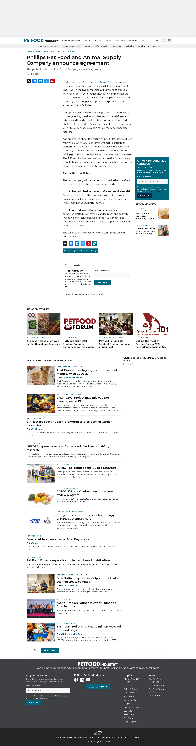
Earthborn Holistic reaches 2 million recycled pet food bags (89, 628)
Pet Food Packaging (66, 464)
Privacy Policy (124, 737)
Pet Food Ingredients (67, 488)
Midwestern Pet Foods (73, 634)
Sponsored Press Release (69, 367)
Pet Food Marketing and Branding (74, 575)
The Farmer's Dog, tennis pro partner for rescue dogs (145, 231)
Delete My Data (98, 687)
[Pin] (52, 81)
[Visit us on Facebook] (76, 680)
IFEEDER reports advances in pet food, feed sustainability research (68, 448)
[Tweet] (46, 81)
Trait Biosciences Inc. (72, 378)
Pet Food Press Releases (64, 51)
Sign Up (144, 196)
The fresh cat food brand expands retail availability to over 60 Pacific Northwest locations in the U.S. (73, 547)
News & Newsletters (38, 51)
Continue (102, 282)
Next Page (50, 650)
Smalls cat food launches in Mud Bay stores (58, 539)
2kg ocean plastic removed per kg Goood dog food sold (43, 342)
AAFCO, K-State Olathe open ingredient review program (85, 493)
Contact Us (94, 737)
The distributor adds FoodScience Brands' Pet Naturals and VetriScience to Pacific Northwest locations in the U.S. (72, 565)
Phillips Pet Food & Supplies (79, 82)
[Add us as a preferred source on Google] (94, 243)
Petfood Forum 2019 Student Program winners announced (114, 344)
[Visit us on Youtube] (88, 680)
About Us (82, 737)
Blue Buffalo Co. (70, 586)
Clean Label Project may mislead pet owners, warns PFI (83, 399)
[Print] (29, 81)
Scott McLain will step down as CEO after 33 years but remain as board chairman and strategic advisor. (73, 433)
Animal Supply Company (113, 82)
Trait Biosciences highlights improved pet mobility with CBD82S (87, 371)
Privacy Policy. (156, 191)
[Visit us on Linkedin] (82, 680)
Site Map (136, 737)
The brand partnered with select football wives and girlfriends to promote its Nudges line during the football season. (88, 590)
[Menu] (169, 40)
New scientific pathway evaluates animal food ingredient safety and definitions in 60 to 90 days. (88, 500)
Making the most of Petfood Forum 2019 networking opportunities (151, 344)
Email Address (101, 271)
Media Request (108, 737)
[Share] (34, 81)
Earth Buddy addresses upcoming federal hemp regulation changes (144, 216)
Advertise (71, 737)
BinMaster (37, 429)
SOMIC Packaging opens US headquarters (86, 467)
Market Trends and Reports (71, 512)
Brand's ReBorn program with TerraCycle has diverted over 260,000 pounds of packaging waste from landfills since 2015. (86, 638)
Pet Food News (142, 225)
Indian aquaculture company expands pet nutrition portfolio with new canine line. (89, 611)
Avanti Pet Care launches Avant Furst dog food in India (86, 604)
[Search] (163, 40)
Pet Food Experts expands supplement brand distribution (68, 560)
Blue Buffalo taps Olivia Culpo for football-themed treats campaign (87, 579)
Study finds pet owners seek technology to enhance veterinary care (87, 516)
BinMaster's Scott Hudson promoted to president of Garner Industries (69, 423)
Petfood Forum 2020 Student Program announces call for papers (78, 344)
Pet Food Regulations (141, 209)
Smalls (35, 543)
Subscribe (60, 737)
